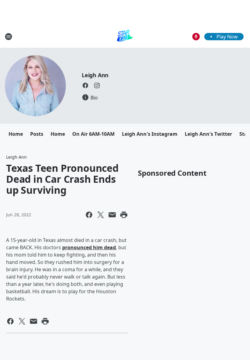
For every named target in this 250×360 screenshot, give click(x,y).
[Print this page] (124, 215)
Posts (36, 134)
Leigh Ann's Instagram (149, 134)
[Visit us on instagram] (97, 85)
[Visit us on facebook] (85, 85)
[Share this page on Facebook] (89, 215)
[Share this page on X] (100, 215)
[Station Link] (125, 36)
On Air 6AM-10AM (93, 134)
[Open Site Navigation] (8, 36)
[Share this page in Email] (112, 215)
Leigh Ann (95, 75)
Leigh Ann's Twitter (208, 134)
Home (16, 134)
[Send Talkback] (196, 36)
